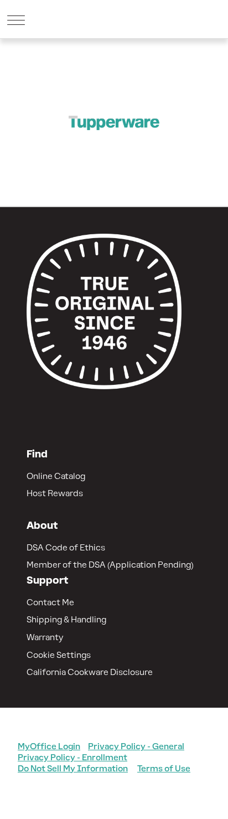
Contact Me (50, 602)
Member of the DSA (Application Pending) (110, 564)
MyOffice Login (49, 746)
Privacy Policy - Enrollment (72, 757)
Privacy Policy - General (136, 746)
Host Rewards (55, 493)
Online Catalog (56, 476)
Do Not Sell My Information (73, 768)
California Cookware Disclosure (90, 672)
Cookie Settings (59, 655)
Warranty (45, 637)
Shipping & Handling (66, 619)
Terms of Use (163, 768)
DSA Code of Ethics (66, 547)
